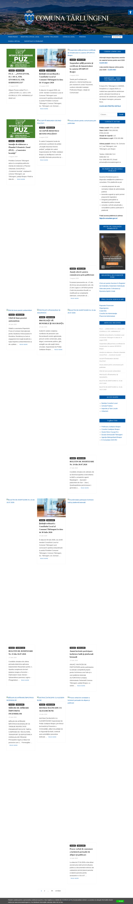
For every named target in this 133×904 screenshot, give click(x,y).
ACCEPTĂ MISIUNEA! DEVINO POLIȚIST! (109, 360)
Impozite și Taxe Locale (109, 408)
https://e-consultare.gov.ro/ (108, 218)
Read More (44, 108)
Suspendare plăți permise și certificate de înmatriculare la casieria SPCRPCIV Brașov (112, 346)
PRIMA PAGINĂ (13, 37)
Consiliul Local (69, 37)
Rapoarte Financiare (106, 305)
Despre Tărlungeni (51, 37)
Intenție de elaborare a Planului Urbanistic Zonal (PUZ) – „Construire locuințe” (112, 354)
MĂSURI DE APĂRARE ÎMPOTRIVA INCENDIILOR (19, 711)
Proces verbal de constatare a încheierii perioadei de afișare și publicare (81, 852)
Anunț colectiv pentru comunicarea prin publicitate (111, 366)
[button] (130, 12)
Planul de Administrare (107, 316)
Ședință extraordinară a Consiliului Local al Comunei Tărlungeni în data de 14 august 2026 (111, 337)
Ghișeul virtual (14, 41)
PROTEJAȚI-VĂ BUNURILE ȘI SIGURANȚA (108, 376)
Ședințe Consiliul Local (109, 403)
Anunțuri (11, 70)
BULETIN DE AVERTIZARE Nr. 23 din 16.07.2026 (110, 388)
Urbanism (104, 411)
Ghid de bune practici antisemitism (110, 371)
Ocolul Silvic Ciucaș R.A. (110, 432)
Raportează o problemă (33, 41)
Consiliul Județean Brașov (110, 429)
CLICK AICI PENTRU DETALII (110, 106)
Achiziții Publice (107, 406)
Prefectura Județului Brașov (111, 426)
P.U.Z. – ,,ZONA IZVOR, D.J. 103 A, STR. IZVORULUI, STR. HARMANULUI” (112, 330)
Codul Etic (103, 311)
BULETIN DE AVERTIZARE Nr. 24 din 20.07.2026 (110, 382)
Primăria (82, 37)
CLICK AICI (103, 63)
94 (52, 891)
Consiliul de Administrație (108, 313)
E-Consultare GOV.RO (109, 440)
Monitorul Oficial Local (30, 37)
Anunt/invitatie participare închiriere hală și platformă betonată (81, 654)
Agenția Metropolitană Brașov (111, 437)
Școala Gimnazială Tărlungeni (111, 434)
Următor (58, 891)
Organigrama (103, 308)
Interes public (20, 70)
